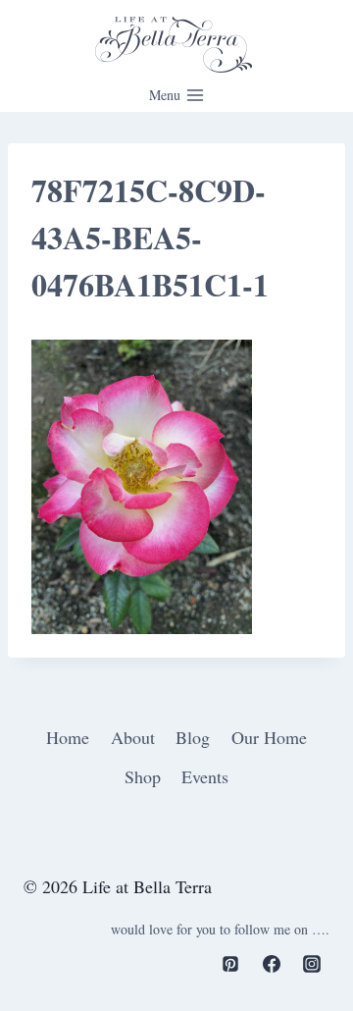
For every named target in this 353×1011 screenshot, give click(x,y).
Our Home (269, 737)
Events (204, 776)
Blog (193, 737)
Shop (143, 776)
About (133, 737)
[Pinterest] (230, 964)
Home (67, 737)
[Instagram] (311, 964)
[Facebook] (271, 964)
